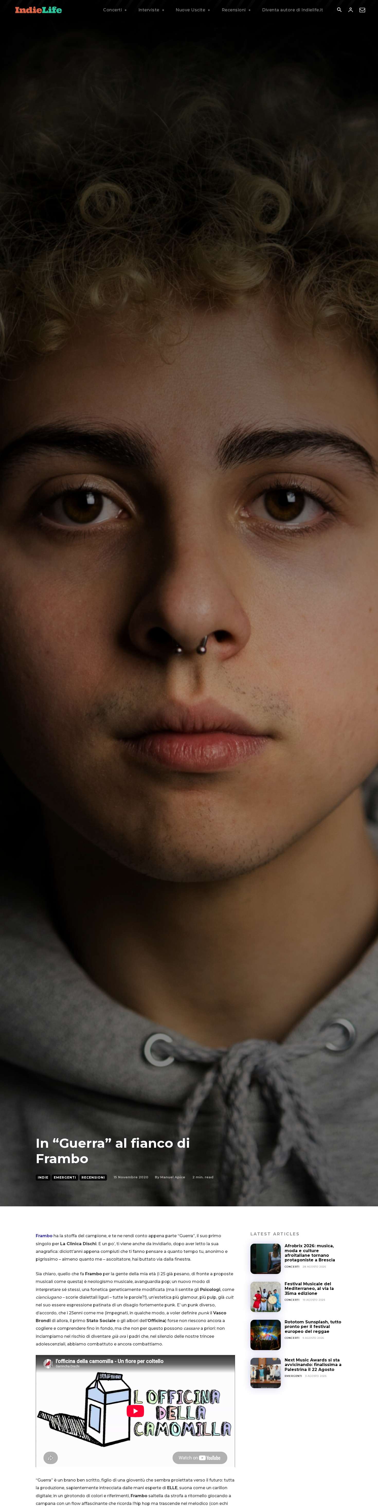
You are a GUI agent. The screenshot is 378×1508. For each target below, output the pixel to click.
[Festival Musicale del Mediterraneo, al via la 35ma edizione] (265, 1297)
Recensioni (93, 1177)
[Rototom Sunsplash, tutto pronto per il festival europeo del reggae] (265, 1335)
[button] (339, 10)
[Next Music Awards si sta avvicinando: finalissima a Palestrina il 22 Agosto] (265, 1373)
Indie (43, 1177)
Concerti (292, 1266)
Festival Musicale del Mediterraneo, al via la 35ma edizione (309, 1288)
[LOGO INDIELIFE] (38, 10)
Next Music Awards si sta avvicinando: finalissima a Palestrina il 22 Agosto (313, 1365)
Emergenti (65, 1177)
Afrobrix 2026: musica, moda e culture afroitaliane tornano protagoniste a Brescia (310, 1252)
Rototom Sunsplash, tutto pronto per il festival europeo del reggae (313, 1327)
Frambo (44, 1235)
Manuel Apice (172, 1177)
